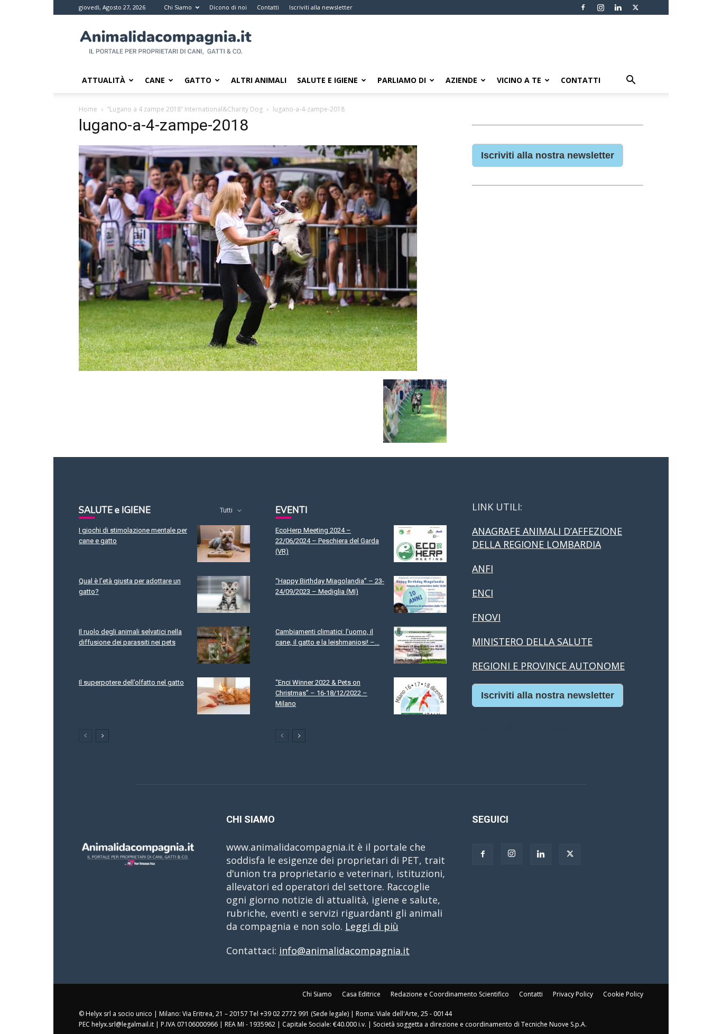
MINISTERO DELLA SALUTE (532, 641)
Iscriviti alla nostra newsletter (547, 155)
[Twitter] (635, 7)
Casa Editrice (361, 994)
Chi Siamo (178, 7)
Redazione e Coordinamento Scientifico (450, 994)
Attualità (103, 80)
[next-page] (102, 735)
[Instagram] (600, 7)
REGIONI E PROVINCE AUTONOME (548, 665)
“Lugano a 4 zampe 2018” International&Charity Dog (185, 109)
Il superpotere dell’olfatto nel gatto (131, 682)
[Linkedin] (618, 7)
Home (88, 109)
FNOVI (486, 617)
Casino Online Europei (522, 726)
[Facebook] (583, 7)
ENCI (482, 592)
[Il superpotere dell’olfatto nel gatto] (223, 695)
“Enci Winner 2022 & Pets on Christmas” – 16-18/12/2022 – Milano (321, 692)
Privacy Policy (573, 994)
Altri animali (258, 80)
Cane (155, 80)
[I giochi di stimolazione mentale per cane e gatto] (223, 543)
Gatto (197, 80)
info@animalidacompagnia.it (344, 950)
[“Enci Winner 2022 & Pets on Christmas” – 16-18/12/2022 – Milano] (420, 695)
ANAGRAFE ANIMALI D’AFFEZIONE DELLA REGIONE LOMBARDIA (547, 538)
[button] (630, 80)
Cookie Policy (623, 994)
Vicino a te (519, 80)
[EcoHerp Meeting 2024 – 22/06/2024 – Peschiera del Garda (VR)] (420, 543)
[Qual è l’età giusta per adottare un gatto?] (223, 594)
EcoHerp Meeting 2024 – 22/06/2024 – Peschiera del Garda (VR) (327, 540)
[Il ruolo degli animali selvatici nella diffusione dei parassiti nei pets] (223, 645)
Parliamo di (401, 80)
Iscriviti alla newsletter (321, 7)
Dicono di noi (228, 7)
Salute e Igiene (327, 80)
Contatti (268, 7)
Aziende (461, 80)
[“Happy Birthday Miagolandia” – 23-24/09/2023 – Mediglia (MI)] (420, 594)
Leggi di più (372, 926)
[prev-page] (85, 735)
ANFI (482, 568)
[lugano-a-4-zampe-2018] (248, 367)
